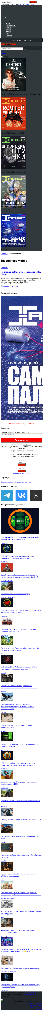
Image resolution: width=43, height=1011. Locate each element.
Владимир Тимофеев (8, 898)
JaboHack (4, 712)
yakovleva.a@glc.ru (29, 994)
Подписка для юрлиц (23, 482)
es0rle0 (3, 691)
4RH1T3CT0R (6, 750)
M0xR (3, 917)
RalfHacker (4, 543)
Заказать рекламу (8, 482)
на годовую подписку (28, 4)
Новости (4, 268)
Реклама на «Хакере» (35, 1007)
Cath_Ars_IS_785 (7, 581)
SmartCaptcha (27, 444)
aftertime (4, 731)
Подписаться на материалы (21, 40)
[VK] (21, 495)
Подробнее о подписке (21, 473)
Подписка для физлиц (35, 1003)
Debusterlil (4, 990)
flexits (3, 654)
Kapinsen (4, 806)
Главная (4, 254)
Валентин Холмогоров (8, 972)
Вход (40, 3)
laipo (2, 880)
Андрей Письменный (8, 597)
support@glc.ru (31, 992)
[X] (36, 495)
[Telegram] (7, 495)
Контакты (38, 1009)
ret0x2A (3, 673)
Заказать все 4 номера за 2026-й (21, 424)
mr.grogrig (4, 788)
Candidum (4, 635)
